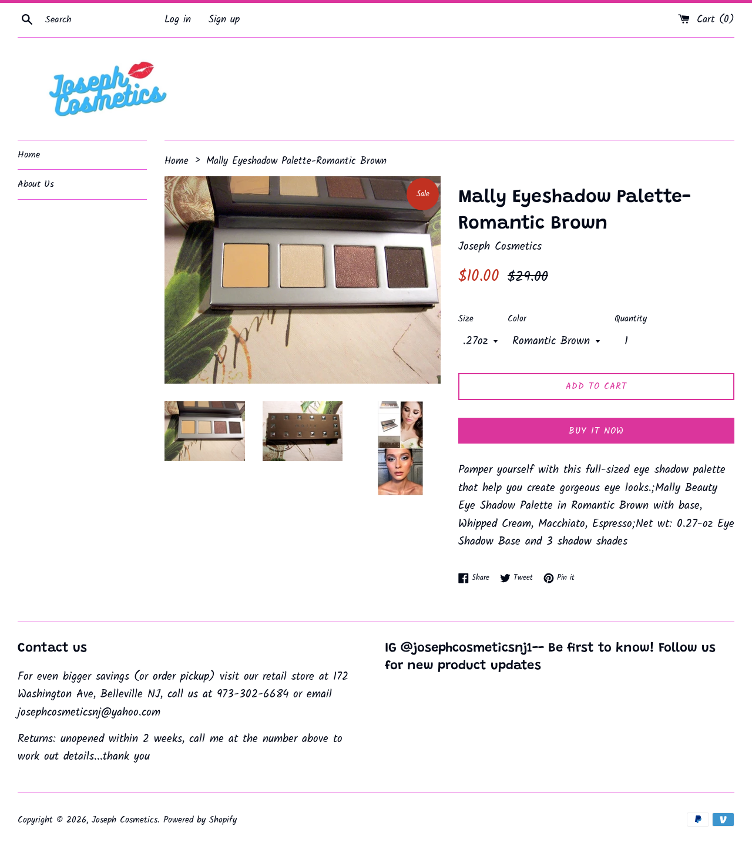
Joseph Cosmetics (124, 820)
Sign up (224, 20)
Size (466, 319)
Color (517, 319)
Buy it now (596, 431)
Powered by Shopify (200, 820)
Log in (177, 20)
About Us (36, 184)
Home (29, 154)
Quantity (631, 319)
